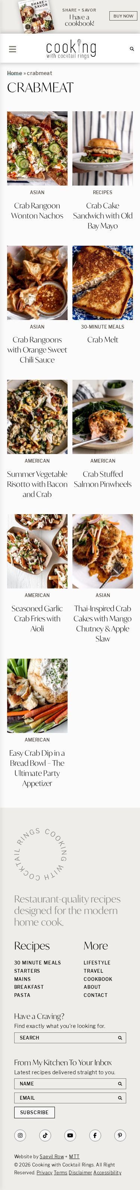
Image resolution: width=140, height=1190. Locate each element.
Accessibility (107, 1172)
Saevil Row (52, 1156)
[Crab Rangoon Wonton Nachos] (37, 148)
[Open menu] (12, 49)
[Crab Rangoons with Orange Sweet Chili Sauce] (37, 283)
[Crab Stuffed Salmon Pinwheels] (102, 417)
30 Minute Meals (38, 963)
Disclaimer (80, 1172)
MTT (74, 1156)
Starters (27, 971)
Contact (96, 995)
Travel (93, 971)
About (92, 987)
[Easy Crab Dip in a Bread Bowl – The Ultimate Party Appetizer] (37, 696)
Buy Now (123, 16)
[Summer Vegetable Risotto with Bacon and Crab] (37, 417)
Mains (22, 979)
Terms (61, 1172)
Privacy (45, 1172)
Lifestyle (97, 963)
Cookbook (98, 979)
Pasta (22, 995)
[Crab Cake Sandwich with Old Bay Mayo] (102, 148)
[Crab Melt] (102, 283)
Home (14, 73)
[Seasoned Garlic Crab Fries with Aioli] (37, 551)
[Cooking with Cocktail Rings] (71, 49)
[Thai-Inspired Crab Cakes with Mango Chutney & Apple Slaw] (102, 551)
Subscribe (34, 1112)
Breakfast (29, 987)
